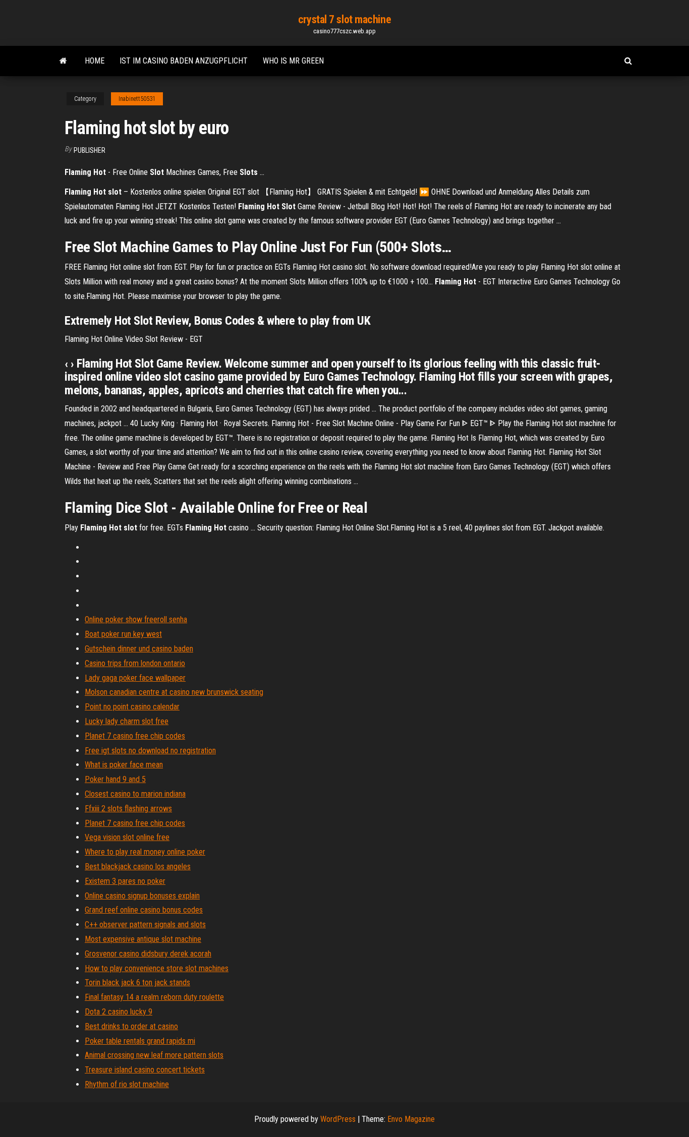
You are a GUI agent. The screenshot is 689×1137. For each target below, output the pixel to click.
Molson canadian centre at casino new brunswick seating (174, 692)
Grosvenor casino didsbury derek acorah (148, 954)
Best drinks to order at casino (131, 1026)
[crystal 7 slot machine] (63, 61)
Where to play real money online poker (145, 852)
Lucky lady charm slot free (126, 721)
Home (94, 61)
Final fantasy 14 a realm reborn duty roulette (154, 997)
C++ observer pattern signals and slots (145, 924)
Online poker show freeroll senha (136, 619)
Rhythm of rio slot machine (127, 1084)
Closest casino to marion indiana (135, 794)
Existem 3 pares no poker (125, 881)
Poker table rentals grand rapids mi (140, 1041)
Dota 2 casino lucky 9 (118, 1011)
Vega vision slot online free (127, 837)
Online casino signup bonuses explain (142, 896)
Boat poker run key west (123, 634)
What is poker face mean (124, 764)
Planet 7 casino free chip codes (135, 736)
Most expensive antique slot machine (143, 939)
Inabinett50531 (137, 98)
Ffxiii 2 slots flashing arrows (128, 808)
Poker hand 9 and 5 (115, 779)
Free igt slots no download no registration (150, 750)
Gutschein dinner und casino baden (139, 648)
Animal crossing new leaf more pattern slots (154, 1055)
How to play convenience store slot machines (156, 968)
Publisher (89, 150)
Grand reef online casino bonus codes (144, 910)
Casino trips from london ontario (135, 663)
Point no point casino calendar (132, 706)
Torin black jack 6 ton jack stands (137, 982)
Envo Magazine (411, 1119)
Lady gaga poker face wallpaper (135, 678)
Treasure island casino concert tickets (145, 1069)
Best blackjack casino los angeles (138, 866)
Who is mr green (293, 61)
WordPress (338, 1119)
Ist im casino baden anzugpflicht (184, 61)
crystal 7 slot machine (344, 19)
